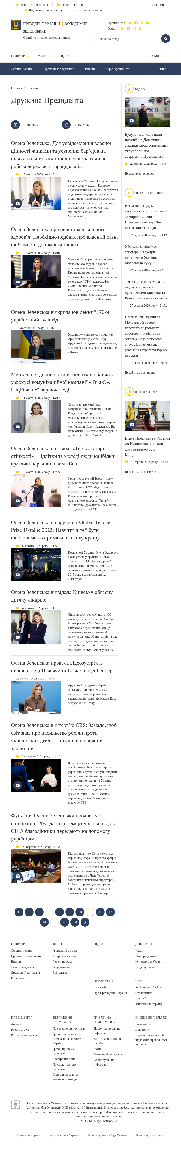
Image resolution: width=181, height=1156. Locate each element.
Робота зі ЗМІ (20, 1029)
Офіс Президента (117, 69)
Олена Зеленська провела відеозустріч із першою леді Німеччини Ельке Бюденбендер (62, 666)
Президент (104, 981)
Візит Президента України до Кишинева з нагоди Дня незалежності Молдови (147, 446)
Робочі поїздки (63, 961)
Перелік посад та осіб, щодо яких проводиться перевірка (151, 1039)
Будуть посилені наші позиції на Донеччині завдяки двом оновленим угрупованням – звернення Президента (146, 145)
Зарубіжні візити (64, 967)
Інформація (143, 1024)
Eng (162, 4)
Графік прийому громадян (63, 1051)
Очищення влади (151, 1017)
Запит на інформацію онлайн (108, 1040)
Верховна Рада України (64, 1135)
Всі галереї (60, 972)
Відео (99, 944)
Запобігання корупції (149, 1004)
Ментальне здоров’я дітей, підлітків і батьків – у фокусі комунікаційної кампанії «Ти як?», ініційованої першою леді (64, 382)
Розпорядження (145, 956)
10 (80, 911)
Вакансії (140, 998)
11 (90, 911)
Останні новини (22, 69)
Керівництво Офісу (148, 987)
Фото (57, 944)
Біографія (100, 987)
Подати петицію (72, 4)
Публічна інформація (105, 1019)
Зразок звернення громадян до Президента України (69, 1038)
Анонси (16, 1024)
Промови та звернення (59, 69)
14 (44, 922)
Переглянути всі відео (140, 173)
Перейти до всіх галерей (141, 471)
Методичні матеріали (108, 1054)
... (49, 911)
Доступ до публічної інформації (107, 1030)
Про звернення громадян (69, 1028)
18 (65, 922)
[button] (131, 23)
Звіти (97, 1049)
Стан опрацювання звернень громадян (65, 1076)
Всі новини (18, 978)
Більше (155, 56)
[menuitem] (22, 56)
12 (100, 911)
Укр (154, 4)
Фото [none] (43, 56)
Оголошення (143, 993)
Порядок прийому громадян (65, 1066)
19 (75, 922)
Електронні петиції (65, 1059)
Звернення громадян (62, 1019)
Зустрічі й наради (64, 956)
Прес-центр (21, 1017)
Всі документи (145, 967)
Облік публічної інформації (104, 1062)
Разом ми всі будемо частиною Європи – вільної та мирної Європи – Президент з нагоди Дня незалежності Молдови (145, 216)
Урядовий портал (28, 1135)
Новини (32, 88)
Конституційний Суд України (108, 1135)
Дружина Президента (25, 972)
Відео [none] (66, 56)
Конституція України (149, 961)
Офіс (139, 981)
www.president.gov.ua (107, 1112)
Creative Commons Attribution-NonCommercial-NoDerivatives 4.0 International (96, 1105)
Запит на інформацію (89, 10)
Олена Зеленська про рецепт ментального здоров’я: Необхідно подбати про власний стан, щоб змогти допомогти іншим (64, 236)
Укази (139, 950)
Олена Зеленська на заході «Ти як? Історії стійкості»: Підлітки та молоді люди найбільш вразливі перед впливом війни (63, 456)
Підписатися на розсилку (45, 10)
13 (110, 911)
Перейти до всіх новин (140, 372)
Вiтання (90, 69)
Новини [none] (18, 56)
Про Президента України (110, 993)
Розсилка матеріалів (24, 1035)
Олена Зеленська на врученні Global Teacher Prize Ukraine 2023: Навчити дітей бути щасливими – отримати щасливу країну (61, 530)
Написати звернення (34, 4)
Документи (146, 944)
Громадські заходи (65, 950)
